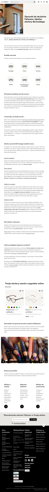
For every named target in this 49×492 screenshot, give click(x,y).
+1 (21, 307)
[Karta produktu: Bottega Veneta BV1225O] (14, 302)
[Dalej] (42, 304)
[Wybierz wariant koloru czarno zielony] (11, 307)
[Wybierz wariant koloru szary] (19, 307)
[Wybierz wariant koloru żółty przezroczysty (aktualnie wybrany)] (8, 307)
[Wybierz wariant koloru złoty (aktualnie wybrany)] (30, 307)
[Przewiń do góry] (43, 425)
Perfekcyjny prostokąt (9, 184)
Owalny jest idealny (9, 158)
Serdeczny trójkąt (8, 199)
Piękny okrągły (8, 168)
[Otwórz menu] (2, 2)
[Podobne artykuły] (20, 291)
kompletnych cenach (30, 233)
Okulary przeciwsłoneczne (29, 106)
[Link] (6, 406)
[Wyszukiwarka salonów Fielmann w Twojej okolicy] (38, 2)
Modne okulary (7, 231)
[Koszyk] (47, 2)
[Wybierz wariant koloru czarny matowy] (36, 307)
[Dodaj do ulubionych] (22, 291)
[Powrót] (6, 304)
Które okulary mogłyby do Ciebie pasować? (32, 119)
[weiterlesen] (38, 406)
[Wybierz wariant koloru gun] (33, 307)
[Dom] (6, 2)
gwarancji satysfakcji (13, 264)
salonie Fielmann (26, 130)
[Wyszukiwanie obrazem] (34, 1)
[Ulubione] (44, 2)
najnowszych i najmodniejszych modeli (19, 253)
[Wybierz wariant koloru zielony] (17, 307)
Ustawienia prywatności (26, 488)
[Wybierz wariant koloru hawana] (14, 307)
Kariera (27, 451)
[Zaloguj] (41, 2)
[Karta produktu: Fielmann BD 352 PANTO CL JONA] (34, 303)
